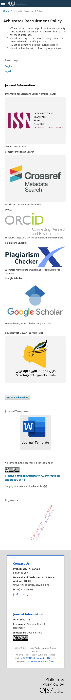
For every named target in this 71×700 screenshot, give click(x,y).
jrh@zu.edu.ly (21, 594)
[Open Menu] (3, 3)
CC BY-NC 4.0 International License (39, 658)
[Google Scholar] (35, 301)
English (9, 66)
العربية (8, 71)
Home (6, 10)
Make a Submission (17, 397)
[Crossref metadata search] (35, 178)
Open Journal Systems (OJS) (40, 661)
